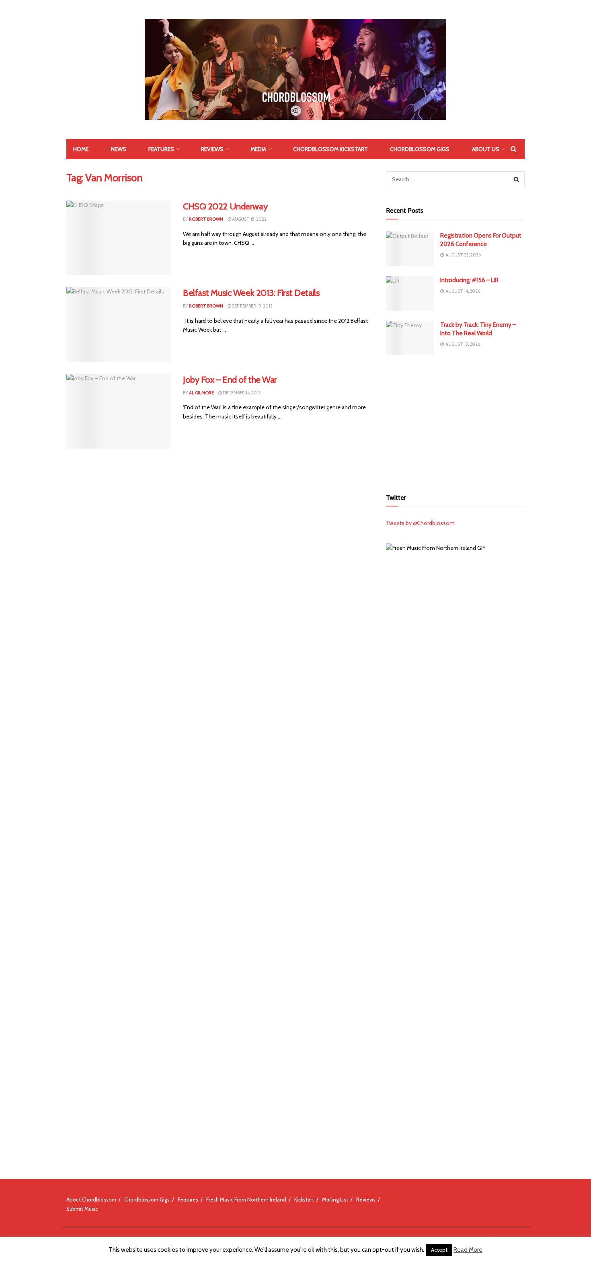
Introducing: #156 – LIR (469, 280)
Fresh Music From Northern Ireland (246, 1199)
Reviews (212, 149)
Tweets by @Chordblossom (420, 523)
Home (80, 149)
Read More (468, 1249)
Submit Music (82, 1209)
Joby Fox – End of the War (230, 379)
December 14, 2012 (241, 393)
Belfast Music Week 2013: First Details (251, 292)
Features (161, 149)
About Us (485, 149)
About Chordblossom (91, 1199)
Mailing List (335, 1199)
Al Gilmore (201, 393)
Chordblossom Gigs (419, 149)
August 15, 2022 (249, 219)
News (118, 149)
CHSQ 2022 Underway (225, 206)
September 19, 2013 (252, 306)
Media (258, 149)
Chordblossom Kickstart (330, 149)
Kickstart (304, 1199)
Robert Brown (206, 219)
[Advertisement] (455, 421)
